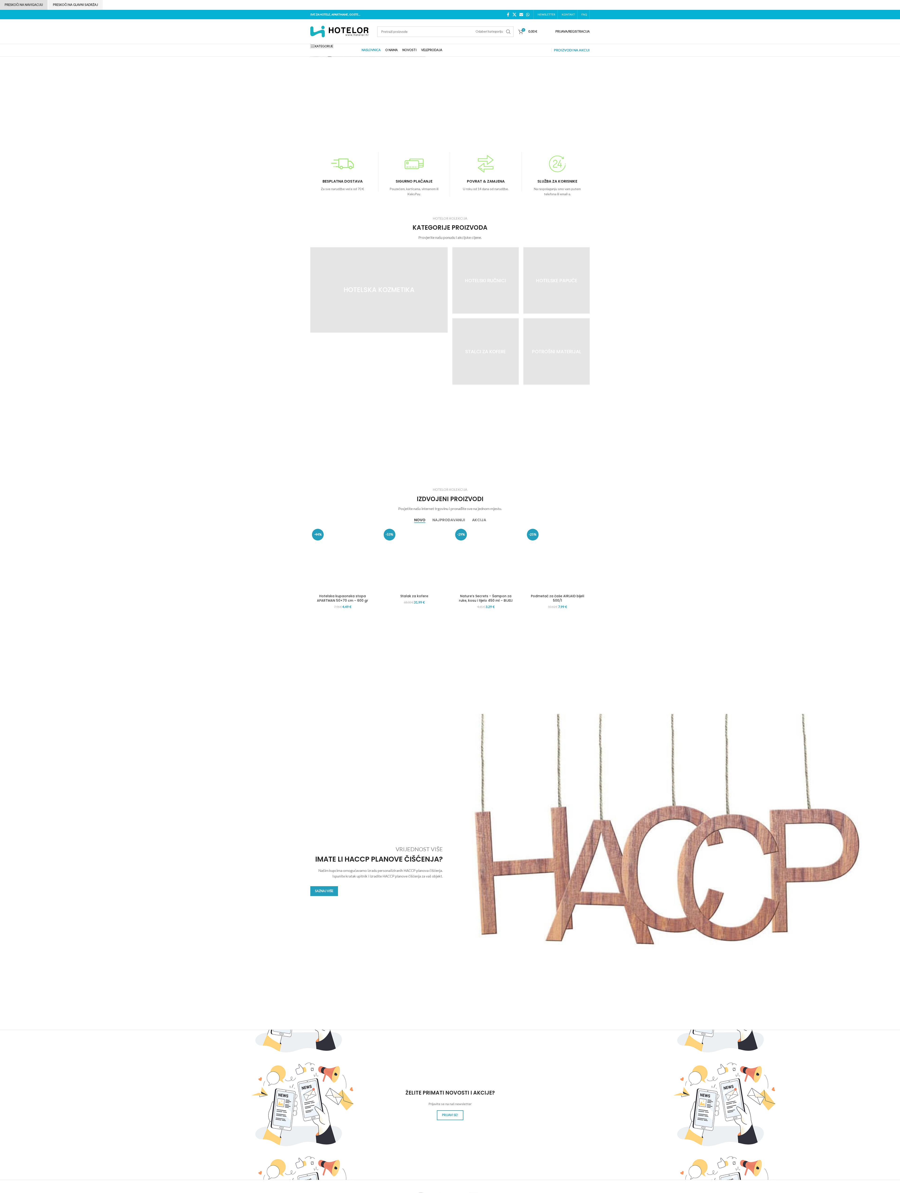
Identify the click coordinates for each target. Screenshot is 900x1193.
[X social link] (514, 14)
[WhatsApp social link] (528, 14)
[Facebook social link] (508, 14)
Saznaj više (324, 891)
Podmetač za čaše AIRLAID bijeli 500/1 (557, 598)
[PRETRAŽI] (508, 31)
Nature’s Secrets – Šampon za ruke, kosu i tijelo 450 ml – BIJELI (486, 598)
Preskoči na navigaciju (24, 5)
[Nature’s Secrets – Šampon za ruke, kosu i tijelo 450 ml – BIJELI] (486, 559)
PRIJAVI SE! (450, 1115)
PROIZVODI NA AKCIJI (572, 50)
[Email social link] (521, 14)
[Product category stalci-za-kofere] (485, 351)
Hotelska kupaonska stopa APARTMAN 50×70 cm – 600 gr (342, 598)
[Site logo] (339, 31)
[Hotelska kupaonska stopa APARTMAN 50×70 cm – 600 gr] (342, 559)
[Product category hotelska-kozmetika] (379, 290)
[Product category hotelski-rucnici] (485, 280)
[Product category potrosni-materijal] (556, 351)
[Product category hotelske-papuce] (556, 280)
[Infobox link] (342, 171)
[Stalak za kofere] (414, 559)
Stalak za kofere (414, 596)
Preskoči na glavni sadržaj (75, 5)
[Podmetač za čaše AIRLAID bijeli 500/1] (557, 559)
